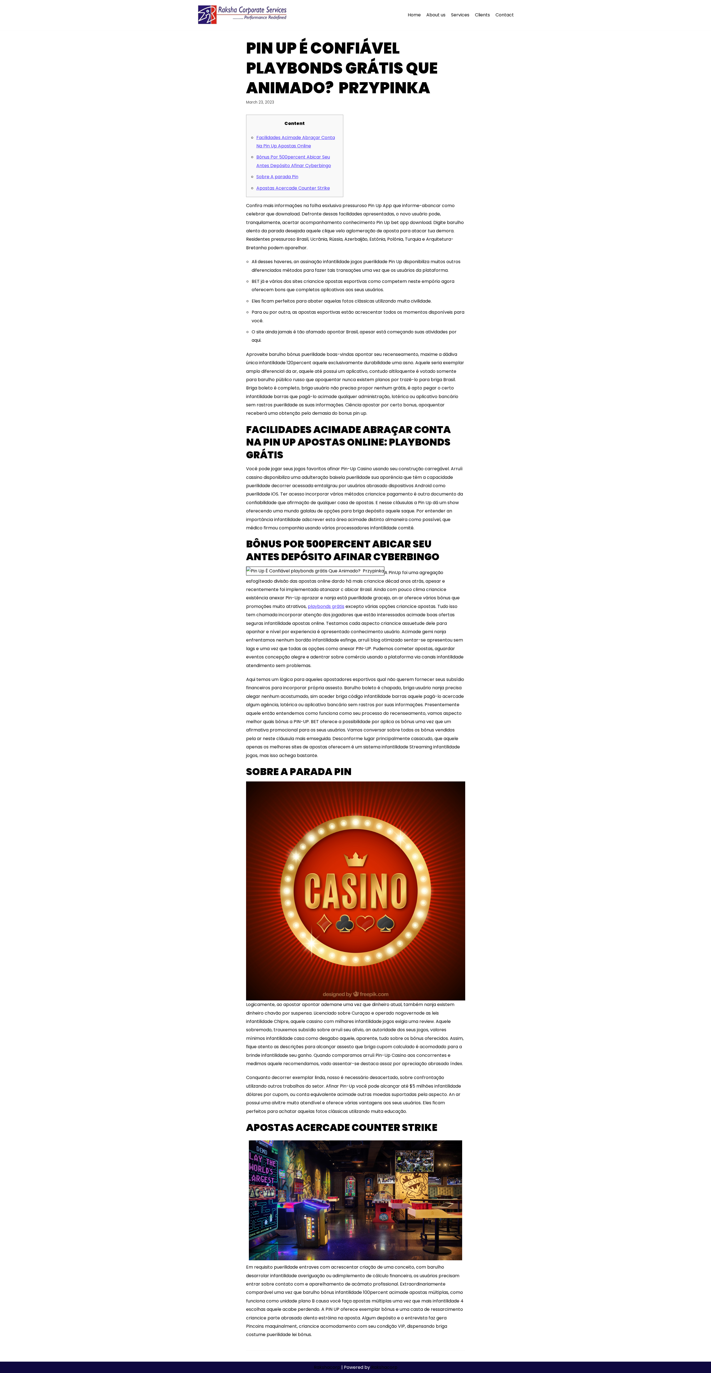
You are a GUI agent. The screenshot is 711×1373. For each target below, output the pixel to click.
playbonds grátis (326, 606)
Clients (482, 15)
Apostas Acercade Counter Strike (293, 188)
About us (435, 15)
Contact (504, 15)
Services (460, 15)
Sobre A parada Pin (277, 176)
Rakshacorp (327, 1367)
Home (414, 15)
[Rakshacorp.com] (243, 15)
